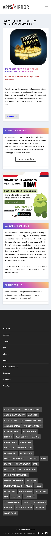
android (32, 415)
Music (29, 486)
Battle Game (29, 431)
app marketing (11, 431)
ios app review (22, 464)
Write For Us (20, 533)
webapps (39, 508)
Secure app (41, 491)
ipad (35, 464)
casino (35, 437)
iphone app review (13, 480)
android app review (31, 420)
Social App (29, 497)
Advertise (31, 533)
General (6, 335)
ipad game (9, 469)
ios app (7, 464)
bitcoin (8, 437)
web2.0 (26, 502)
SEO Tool (16, 497)
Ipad (4, 347)
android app (10, 420)
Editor (16, 76)
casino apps (10, 442)
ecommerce (26, 453)
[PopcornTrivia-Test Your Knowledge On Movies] (26, 47)
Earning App (10, 453)
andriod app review (14, 415)
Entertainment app (14, 458)
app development (33, 426)
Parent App (10, 491)
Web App (6, 379)
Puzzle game (25, 491)
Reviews (35, 76)
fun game (33, 458)
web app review (24, 508)
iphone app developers (15, 475)
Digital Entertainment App (18, 448)
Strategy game (12, 502)
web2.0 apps (40, 502)
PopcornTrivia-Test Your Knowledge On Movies (21, 70)
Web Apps (7, 386)
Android (6, 328)
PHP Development (11, 367)
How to (6, 341)
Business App (22, 437)
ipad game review (27, 469)
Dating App (26, 442)
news (38, 486)
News (5, 360)
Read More (12, 116)
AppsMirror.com (28, 529)
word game (10, 513)
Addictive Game (12, 409)
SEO (6, 497)
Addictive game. (32, 409)
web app (8, 508)
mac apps (31, 480)
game (44, 458)
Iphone (5, 354)
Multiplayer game (13, 486)
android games (12, 426)
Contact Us (8, 533)
